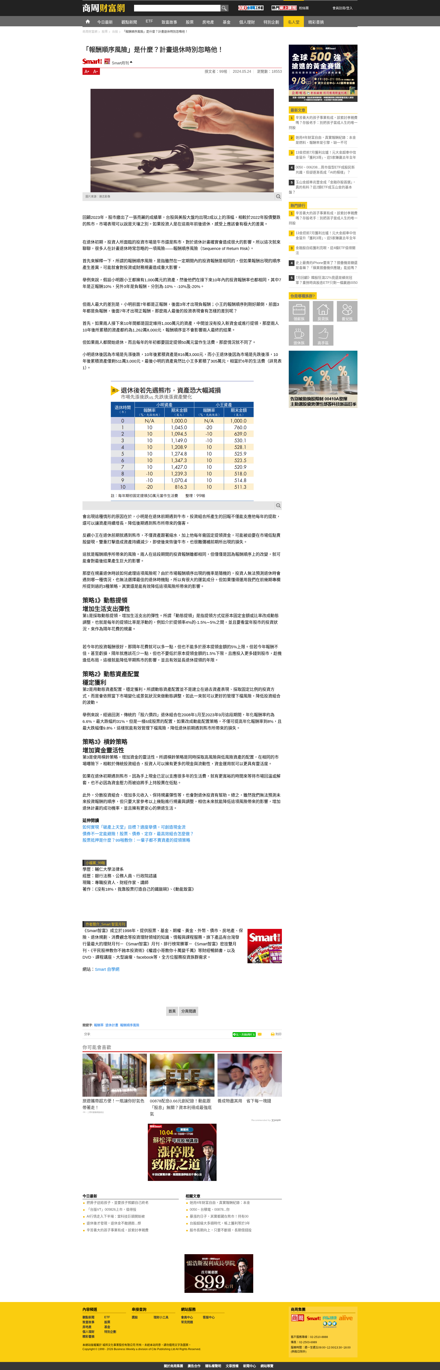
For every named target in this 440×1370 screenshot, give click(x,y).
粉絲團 (304, 8)
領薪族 (299, 319)
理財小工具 (161, 1317)
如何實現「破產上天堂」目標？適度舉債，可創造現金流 (134, 827)
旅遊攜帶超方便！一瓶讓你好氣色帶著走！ (113, 1104)
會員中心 (187, 1317)
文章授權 (232, 1366)
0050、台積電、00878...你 (210, 1209)
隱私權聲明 (213, 1366)
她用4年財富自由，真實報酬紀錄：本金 (220, 1203)
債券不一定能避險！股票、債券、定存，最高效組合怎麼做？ (138, 834)
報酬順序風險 (129, 1025)
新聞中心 (249, 1366)
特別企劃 (110, 1331)
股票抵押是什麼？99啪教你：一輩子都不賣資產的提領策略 (136, 840)
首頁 (92, 21)
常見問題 (187, 1322)
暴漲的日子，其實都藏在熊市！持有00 (219, 1216)
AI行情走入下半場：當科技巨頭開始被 (116, 1216)
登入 (349, 8)
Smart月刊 (120, 63)
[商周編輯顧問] (330, 1324)
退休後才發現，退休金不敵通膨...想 (114, 1223)
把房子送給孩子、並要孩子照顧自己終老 (117, 1203)
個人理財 (88, 1331)
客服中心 (209, 1317)
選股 (135, 1317)
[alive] (346, 1317)
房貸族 (323, 319)
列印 (278, 1034)
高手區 (323, 343)
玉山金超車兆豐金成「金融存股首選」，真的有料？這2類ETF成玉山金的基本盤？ (322, 187)
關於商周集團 (173, 1366)
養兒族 (347, 319)
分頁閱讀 (188, 1011)
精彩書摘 (88, 1336)
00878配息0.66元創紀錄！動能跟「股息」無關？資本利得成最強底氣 (181, 1108)
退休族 (299, 343)
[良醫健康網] (330, 1317)
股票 (107, 1322)
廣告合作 (194, 1366)
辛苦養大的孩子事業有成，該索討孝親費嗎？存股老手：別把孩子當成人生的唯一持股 (323, 123)
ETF (107, 1317)
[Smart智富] (314, 1318)
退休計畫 (111, 1025)
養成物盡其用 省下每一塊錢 (244, 1101)
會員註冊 (339, 8)
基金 (107, 1327)
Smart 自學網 (107, 969)
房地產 (86, 1327)
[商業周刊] (298, 1317)
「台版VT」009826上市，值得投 (111, 1209)
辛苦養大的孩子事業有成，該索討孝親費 (117, 1230)
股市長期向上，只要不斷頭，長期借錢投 (221, 1230)
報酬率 (99, 1025)
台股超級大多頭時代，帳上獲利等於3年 (220, 1223)
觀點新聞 (88, 1317)
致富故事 (88, 1322)
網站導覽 (267, 1366)
